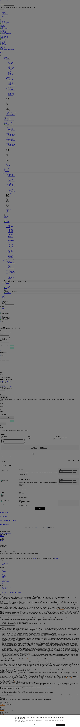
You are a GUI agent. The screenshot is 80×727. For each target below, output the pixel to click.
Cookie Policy (20, 722)
